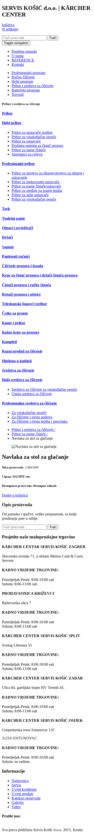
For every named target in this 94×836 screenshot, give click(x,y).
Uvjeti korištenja (24, 789)
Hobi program (22, 81)
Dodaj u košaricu (15, 495)
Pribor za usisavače (26, 141)
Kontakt (18, 64)
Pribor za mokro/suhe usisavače (36, 182)
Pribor (7, 113)
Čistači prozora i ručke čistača (26, 285)
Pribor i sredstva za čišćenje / (33, 430)
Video (16, 807)
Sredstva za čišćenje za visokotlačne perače (44, 389)
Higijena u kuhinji (17, 361)
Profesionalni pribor (18, 164)
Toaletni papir (13, 218)
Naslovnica (20, 781)
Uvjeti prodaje (22, 794)
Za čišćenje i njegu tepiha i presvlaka (39, 421)
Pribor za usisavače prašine (32, 132)
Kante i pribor (13, 323)
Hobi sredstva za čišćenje (22, 380)
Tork (6, 209)
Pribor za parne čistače (29, 150)
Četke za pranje (15, 313)
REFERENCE (23, 60)
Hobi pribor (11, 123)
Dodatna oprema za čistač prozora (37, 145)
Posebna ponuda (24, 51)
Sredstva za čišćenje (18, 370)
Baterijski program (26, 90)
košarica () (10, 27)
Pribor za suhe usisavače (30, 195)
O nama (18, 56)
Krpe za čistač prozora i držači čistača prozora (40, 275)
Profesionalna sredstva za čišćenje (29, 403)
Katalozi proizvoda (26, 798)
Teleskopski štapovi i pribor (24, 304)
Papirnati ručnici (16, 256)
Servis (16, 785)
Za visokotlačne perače (29, 413)
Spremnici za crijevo (27, 154)
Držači (7, 237)
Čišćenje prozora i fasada (22, 266)
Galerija (18, 802)
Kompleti (9, 342)
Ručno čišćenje (23, 77)
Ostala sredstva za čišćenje (32, 394)
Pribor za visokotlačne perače (34, 137)
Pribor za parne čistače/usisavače (36, 186)
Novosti (18, 94)
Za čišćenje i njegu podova (32, 417)
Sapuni (7, 247)
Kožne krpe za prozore (20, 332)
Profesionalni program (28, 73)
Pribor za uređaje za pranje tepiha (37, 190)
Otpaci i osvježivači (17, 228)
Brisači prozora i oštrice (21, 294)
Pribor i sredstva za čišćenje (33, 86)
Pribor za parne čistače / (30, 434)
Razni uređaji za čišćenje (22, 351)
